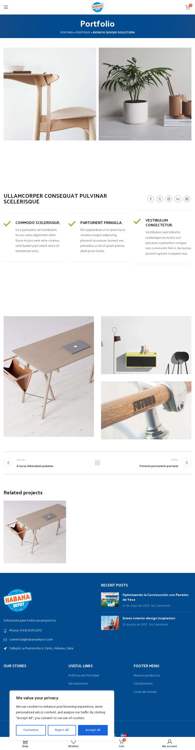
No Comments (160, 606)
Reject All (62, 730)
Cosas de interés (145, 692)
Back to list (97, 462)
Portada (66, 32)
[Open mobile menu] (6, 7)
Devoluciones (78, 683)
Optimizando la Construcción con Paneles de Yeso (155, 597)
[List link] (49, 630)
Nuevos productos (147, 675)
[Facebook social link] (150, 199)
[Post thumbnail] (110, 600)
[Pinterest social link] (168, 199)
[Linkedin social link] (177, 199)
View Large (62, 505)
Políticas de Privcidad (83, 675)
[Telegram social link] (186, 199)
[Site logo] (97, 7)
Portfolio (83, 32)
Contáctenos (143, 683)
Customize (31, 730)
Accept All (92, 730)
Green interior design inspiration (148, 618)
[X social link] (159, 199)
